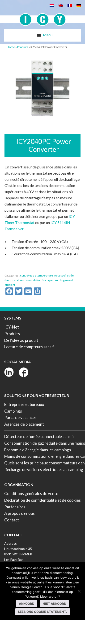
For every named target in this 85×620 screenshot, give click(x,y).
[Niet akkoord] (79, 591)
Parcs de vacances (20, 417)
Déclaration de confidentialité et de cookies (42, 500)
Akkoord (26, 604)
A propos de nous (19, 513)
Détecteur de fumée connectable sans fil (39, 436)
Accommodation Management (39, 280)
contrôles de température (36, 275)
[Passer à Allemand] (78, 5)
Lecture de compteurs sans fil (29, 346)
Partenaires (14, 506)
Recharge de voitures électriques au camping (43, 469)
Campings (13, 411)
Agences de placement (24, 424)
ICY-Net (11, 326)
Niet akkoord (54, 604)
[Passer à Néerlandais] (51, 5)
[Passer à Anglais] (60, 5)
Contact (11, 519)
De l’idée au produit (21, 340)
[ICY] (43, 17)
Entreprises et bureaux (24, 404)
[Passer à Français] (69, 5)
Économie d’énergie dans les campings (37, 449)
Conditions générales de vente (31, 493)
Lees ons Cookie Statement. (42, 612)
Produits (22, 47)
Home (11, 47)
